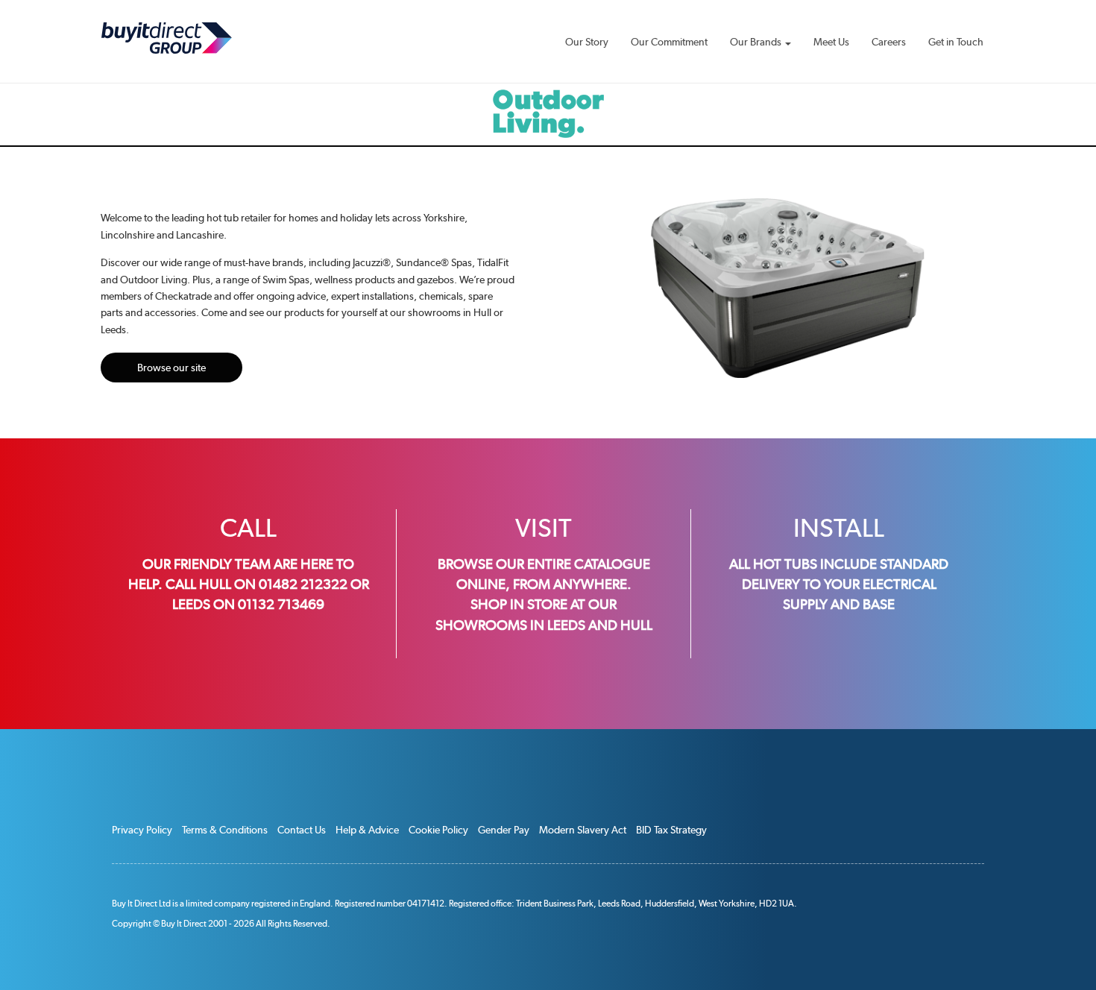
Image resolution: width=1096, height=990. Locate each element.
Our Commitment (669, 42)
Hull (636, 625)
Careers (889, 42)
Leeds (566, 625)
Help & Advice (367, 830)
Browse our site (171, 367)
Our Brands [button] (757, 42)
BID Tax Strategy (671, 830)
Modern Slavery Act (582, 830)
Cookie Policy (438, 830)
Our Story (586, 42)
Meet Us (831, 42)
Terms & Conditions (225, 830)
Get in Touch (955, 42)
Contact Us (301, 830)
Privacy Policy (142, 830)
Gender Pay (503, 830)
